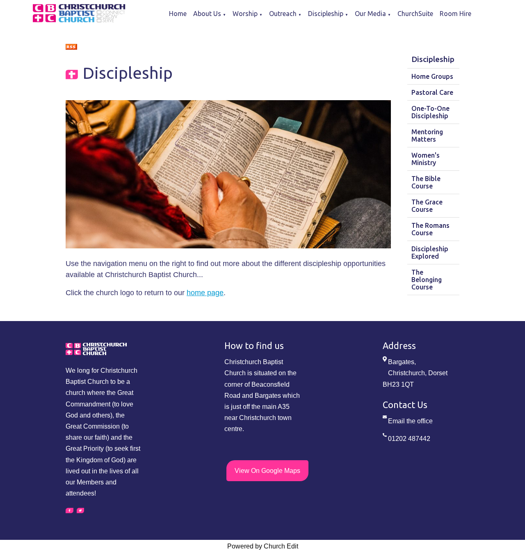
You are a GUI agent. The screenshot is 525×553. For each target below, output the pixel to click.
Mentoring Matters (427, 135)
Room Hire (455, 13)
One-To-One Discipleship (430, 112)
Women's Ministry (425, 158)
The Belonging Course (426, 279)
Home (178, 13)
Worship (245, 13)
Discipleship (325, 13)
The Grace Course (427, 205)
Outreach (283, 13)
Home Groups (432, 76)
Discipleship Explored (429, 252)
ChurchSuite (415, 13)
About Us (207, 13)
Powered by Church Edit (262, 546)
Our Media (370, 13)
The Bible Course (426, 182)
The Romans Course (430, 229)
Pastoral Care (432, 92)
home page (205, 292)
